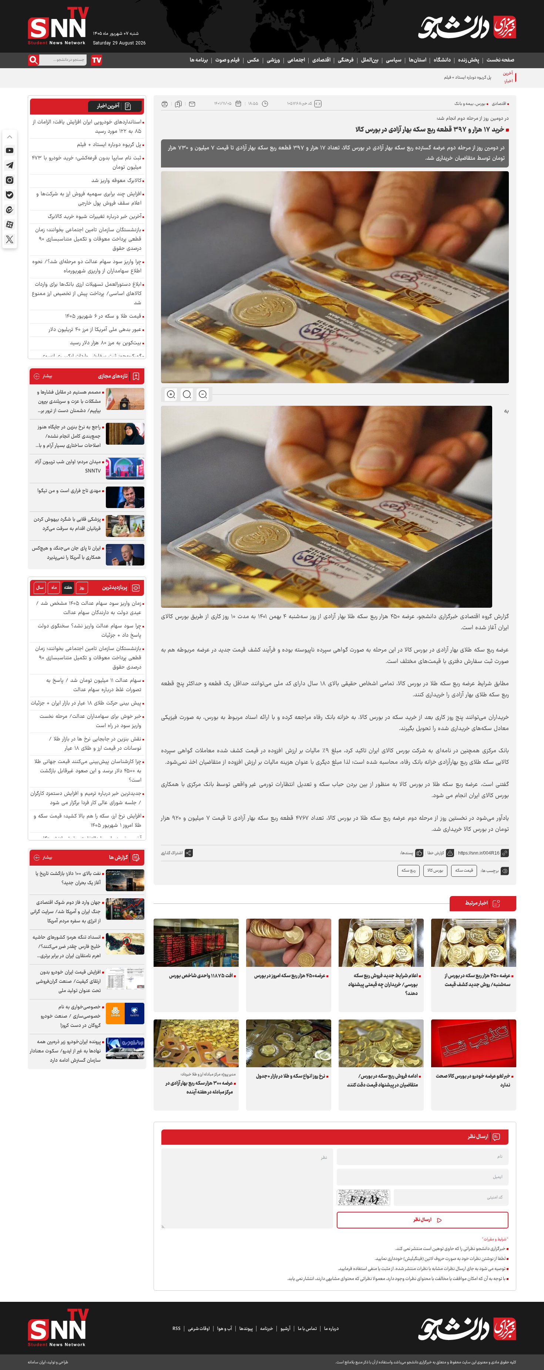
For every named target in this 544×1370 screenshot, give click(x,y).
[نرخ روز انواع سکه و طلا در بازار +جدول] (288, 1043)
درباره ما (331, 1329)
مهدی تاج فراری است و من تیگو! (69, 491)
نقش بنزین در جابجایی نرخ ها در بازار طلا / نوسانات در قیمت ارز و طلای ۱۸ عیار (95, 744)
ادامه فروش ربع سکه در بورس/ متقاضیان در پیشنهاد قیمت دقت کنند (382, 1081)
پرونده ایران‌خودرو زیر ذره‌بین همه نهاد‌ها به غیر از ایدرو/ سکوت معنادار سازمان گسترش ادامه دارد (65, 1051)
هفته (68, 588)
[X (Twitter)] (9, 239)
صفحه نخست (500, 60)
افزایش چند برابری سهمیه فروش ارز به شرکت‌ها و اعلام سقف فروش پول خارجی (88, 199)
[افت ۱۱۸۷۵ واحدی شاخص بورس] (196, 942)
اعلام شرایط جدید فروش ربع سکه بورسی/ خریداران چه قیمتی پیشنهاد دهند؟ (383, 985)
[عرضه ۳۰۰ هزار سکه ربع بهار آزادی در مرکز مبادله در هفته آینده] (196, 1043)
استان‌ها (417, 60)
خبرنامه (266, 1329)
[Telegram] (9, 165)
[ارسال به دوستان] (192, 103)
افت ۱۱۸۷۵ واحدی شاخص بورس (201, 976)
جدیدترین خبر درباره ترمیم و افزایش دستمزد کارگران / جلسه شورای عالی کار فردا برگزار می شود (85, 798)
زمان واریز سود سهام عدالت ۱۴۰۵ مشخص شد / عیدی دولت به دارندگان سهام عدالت (88, 608)
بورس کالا (435, 871)
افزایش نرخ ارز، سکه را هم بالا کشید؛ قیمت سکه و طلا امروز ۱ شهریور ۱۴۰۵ (87, 821)
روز (82, 588)
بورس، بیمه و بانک (470, 104)
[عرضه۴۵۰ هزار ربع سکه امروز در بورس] (288, 942)
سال (40, 588)
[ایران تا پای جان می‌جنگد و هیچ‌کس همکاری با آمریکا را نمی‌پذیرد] (125, 555)
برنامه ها (199, 60)
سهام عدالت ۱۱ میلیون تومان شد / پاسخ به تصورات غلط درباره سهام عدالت (93, 685)
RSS (176, 1329)
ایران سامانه (37, 1362)
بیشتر (42, 376)
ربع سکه (409, 871)
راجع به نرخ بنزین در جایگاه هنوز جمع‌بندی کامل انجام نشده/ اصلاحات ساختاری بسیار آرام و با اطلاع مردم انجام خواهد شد (69, 437)
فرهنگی (346, 60)
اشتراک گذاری (172, 853)
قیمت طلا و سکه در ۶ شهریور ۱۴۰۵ (103, 316)
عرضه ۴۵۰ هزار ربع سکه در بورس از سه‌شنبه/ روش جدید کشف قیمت (477, 980)
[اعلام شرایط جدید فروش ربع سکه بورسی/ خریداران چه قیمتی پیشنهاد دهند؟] (381, 942)
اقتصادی (321, 60)
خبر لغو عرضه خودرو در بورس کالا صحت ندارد (473, 1081)
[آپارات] (9, 224)
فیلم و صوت (227, 60)
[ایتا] (9, 210)
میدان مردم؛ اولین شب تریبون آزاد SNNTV (68, 467)
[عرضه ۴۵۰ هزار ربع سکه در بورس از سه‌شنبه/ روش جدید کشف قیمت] (473, 942)
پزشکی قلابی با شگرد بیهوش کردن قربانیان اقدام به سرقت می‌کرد (67, 524)
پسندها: (406, 853)
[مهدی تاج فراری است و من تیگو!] (125, 497)
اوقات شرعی (199, 1329)
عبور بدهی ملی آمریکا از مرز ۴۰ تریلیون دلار (95, 330)
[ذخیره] (178, 103)
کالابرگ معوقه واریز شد (116, 181)
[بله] (9, 195)
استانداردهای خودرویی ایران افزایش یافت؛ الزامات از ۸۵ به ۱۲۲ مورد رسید (87, 127)
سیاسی (394, 60)
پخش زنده (468, 60)
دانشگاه (442, 60)
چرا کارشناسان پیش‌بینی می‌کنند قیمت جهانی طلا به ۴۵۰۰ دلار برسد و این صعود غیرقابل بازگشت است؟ (87, 771)
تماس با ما (307, 1329)
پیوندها (246, 1329)
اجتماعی (296, 60)
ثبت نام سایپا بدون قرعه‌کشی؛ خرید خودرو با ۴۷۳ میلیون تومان (86, 163)
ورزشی (273, 60)
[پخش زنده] (96, 60)
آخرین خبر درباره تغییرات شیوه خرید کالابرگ (94, 217)
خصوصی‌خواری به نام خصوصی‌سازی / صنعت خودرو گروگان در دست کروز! (71, 1016)
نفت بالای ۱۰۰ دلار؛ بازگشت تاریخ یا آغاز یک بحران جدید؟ (68, 878)
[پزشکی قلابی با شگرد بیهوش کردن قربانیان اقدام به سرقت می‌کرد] (125, 526)
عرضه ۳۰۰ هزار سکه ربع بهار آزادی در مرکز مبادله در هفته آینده (199, 1088)
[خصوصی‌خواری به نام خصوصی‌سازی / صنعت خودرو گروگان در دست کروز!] (125, 1014)
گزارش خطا (435, 853)
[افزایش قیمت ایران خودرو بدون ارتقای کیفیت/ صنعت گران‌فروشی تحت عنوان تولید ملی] (125, 979)
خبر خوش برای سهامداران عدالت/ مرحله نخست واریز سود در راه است (90, 721)
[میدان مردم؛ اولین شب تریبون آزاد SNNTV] (125, 469)
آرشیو (286, 1329)
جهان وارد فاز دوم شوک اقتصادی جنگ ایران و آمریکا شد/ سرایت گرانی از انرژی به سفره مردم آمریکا (65, 912)
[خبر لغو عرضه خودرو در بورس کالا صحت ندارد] (473, 1043)
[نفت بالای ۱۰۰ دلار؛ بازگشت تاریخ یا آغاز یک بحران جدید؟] (125, 880)
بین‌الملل (370, 60)
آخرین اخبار (108, 106)
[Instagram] (9, 180)
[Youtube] (9, 150)
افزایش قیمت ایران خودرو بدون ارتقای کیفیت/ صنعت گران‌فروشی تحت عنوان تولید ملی (68, 981)
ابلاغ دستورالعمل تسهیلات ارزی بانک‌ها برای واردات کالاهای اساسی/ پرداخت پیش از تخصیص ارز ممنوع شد (86, 294)
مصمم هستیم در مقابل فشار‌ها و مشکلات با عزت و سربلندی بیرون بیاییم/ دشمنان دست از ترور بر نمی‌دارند (69, 402)
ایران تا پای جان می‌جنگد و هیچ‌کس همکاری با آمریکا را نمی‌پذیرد (66, 553)
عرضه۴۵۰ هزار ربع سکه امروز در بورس (289, 976)
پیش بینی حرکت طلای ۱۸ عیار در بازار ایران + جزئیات (86, 703)
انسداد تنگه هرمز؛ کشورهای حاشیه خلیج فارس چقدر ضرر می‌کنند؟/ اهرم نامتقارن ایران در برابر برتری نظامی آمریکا (67, 947)
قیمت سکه (464, 871)
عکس (253, 60)
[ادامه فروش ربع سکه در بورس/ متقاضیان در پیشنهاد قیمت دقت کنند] (381, 1043)
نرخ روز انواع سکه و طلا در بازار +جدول (290, 1076)
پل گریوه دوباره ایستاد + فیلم (109, 145)
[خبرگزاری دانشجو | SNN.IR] (467, 27)
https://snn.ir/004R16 (479, 853)
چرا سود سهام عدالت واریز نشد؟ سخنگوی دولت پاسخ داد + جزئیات (89, 631)
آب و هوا (224, 1329)
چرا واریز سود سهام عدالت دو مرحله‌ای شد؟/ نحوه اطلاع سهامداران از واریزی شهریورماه (86, 267)
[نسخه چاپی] (164, 103)
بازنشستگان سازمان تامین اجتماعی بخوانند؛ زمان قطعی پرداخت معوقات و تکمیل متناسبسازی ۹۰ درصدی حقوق (88, 239)
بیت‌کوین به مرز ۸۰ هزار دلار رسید (105, 343)
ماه (54, 588)
